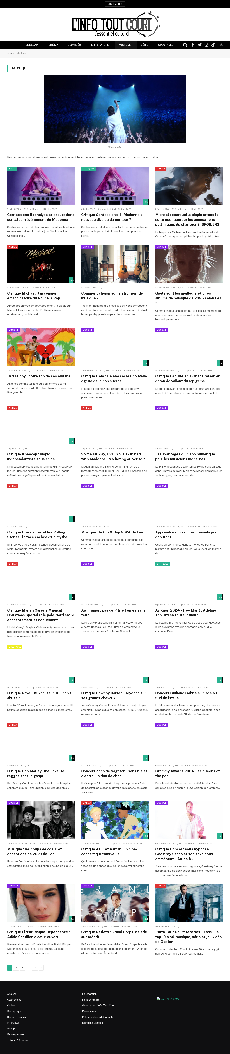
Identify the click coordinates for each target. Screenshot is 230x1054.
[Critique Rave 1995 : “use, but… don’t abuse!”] (41, 664)
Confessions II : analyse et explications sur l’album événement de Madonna (40, 217)
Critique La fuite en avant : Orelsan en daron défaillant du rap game (187, 378)
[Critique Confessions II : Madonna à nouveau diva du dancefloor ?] (115, 186)
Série (144, 44)
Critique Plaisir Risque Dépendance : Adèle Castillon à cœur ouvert (38, 934)
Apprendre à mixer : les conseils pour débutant (187, 534)
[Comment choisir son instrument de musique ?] (115, 264)
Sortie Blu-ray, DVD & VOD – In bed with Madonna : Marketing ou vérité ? (113, 456)
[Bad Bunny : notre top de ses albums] (41, 347)
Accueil (11, 53)
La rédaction (89, 994)
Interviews (13, 1022)
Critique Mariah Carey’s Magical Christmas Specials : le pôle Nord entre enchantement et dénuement (40, 615)
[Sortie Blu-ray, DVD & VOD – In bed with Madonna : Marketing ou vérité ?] (115, 425)
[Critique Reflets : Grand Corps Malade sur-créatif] (115, 903)
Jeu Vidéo (74, 44)
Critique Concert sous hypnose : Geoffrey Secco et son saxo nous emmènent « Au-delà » (184, 854)
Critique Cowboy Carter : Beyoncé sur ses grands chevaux (113, 695)
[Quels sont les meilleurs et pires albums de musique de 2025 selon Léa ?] (189, 264)
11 (35, 967)
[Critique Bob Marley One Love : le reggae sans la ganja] (41, 742)
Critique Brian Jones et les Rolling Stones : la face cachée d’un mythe (37, 534)
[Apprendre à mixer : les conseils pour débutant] (189, 503)
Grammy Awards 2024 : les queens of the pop (187, 773)
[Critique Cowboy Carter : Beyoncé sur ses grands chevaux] (115, 664)
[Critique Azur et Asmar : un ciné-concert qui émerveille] (115, 820)
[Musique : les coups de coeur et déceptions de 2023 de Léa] (41, 820)
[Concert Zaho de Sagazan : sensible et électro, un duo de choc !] (115, 742)
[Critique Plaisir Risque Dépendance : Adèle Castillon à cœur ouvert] (41, 903)
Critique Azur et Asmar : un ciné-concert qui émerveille (109, 851)
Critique (11, 1005)
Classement (14, 999)
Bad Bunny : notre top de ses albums (38, 376)
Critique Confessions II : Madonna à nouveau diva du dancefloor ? (111, 217)
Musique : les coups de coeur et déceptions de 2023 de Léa (34, 851)
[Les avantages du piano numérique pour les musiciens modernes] (189, 425)
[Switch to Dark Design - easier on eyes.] (221, 44)
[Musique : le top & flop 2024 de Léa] (115, 503)
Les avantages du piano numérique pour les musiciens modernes (185, 456)
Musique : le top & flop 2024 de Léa (112, 532)
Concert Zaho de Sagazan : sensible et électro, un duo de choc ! (114, 773)
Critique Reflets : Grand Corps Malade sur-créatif (114, 934)
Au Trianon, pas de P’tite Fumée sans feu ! (113, 612)
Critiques (88, 169)
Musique (125, 44)
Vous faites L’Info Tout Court (99, 1005)
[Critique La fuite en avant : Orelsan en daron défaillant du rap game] (189, 347)
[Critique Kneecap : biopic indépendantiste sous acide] (41, 425)
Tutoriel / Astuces (17, 1040)
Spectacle (165, 44)
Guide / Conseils (16, 1017)
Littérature (100, 44)
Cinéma (53, 44)
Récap (11, 1028)
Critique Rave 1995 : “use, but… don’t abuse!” (39, 695)
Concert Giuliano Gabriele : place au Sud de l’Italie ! (186, 695)
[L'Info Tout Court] (115, 24)
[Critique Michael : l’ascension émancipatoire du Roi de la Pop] (41, 264)
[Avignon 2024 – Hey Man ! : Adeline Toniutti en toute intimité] (189, 581)
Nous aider (115, 4)
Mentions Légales (92, 1022)
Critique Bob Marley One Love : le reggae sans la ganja (35, 773)
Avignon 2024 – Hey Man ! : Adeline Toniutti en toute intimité (185, 612)
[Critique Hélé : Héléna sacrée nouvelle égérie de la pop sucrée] (115, 347)
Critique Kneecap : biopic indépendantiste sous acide (31, 456)
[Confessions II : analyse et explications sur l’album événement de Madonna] (41, 186)
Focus (12, 169)
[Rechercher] (185, 45)
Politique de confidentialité (98, 1017)
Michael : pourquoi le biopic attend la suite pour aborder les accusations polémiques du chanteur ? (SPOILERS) (188, 220)
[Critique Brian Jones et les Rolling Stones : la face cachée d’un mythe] (41, 503)
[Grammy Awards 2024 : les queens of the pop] (189, 742)
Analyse (12, 994)
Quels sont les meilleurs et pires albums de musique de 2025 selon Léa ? (188, 298)
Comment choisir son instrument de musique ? (112, 295)
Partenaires (89, 1011)
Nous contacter (91, 999)
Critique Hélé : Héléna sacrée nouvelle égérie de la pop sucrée (114, 378)
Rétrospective (15, 1034)
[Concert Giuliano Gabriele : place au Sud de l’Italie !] (189, 664)
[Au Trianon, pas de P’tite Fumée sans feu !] (115, 581)
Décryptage (14, 1011)
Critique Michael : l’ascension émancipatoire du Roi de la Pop (33, 295)
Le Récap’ (32, 44)
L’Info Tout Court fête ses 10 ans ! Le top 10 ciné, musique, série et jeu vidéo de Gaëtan (188, 937)
